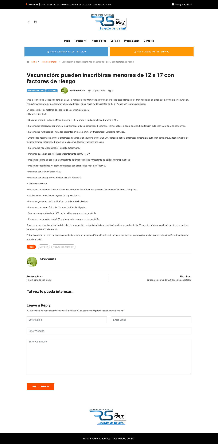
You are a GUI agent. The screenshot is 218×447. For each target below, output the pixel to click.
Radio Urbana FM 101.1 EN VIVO (153, 51)
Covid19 (44, 246)
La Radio (115, 40)
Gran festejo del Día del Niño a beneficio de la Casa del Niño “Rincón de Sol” (76, 4)
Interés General (49, 61)
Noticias (52, 91)
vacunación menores (63, 246)
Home (34, 61)
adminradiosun (77, 90)
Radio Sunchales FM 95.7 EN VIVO (68, 51)
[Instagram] (35, 22)
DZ (133, 438)
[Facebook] (29, 22)
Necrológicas (99, 40)
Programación (131, 40)
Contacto (149, 40)
